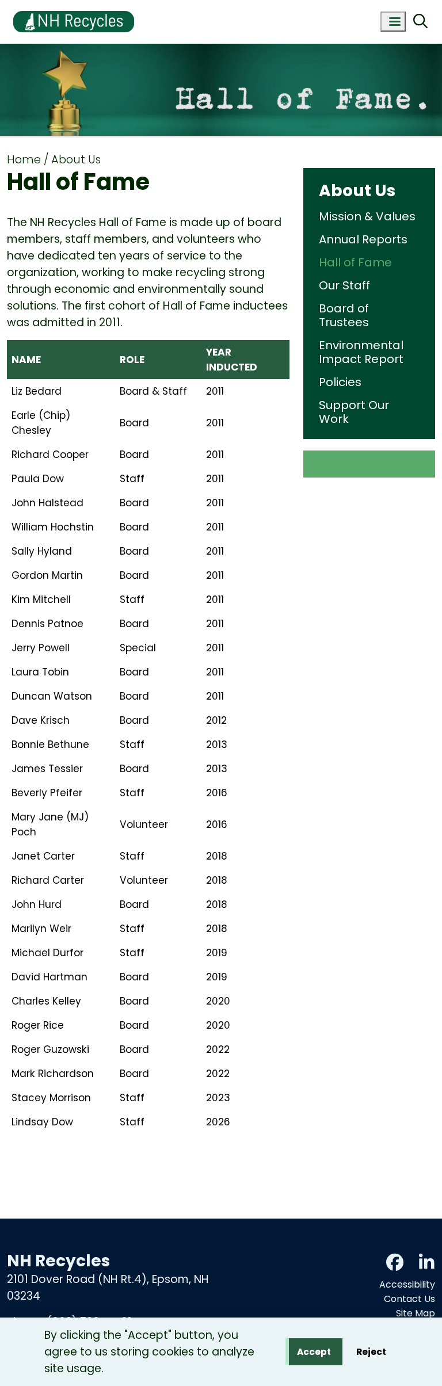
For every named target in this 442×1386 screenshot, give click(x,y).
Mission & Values (367, 216)
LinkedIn (426, 1262)
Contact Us (409, 1298)
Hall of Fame (355, 262)
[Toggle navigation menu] (393, 22)
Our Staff (344, 285)
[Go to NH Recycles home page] (73, 7)
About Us (76, 159)
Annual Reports (363, 239)
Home (24, 159)
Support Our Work (354, 412)
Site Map (415, 1313)
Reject (371, 1352)
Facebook (394, 1262)
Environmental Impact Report (361, 352)
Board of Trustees (344, 315)
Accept (314, 1352)
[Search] (420, 22)
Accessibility (407, 1284)
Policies (340, 382)
